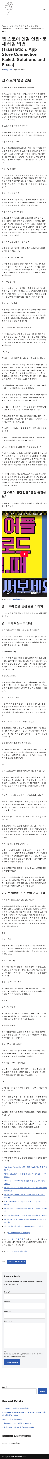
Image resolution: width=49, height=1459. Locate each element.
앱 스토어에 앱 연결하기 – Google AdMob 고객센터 (24, 1226)
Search (4, 1387)
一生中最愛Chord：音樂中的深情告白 (17, 1423)
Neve (4, 1457)
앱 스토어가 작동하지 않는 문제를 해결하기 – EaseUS (25, 1215)
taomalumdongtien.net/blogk (19, 1233)
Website (7, 1311)
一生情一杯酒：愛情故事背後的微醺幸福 (18, 1427)
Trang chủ (5, 26)
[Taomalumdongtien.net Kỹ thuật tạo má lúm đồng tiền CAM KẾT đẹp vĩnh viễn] (9, 9)
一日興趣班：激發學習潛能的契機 (15, 1408)
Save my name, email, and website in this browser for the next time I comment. (23, 1355)
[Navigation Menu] (44, 9)
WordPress (21, 1457)
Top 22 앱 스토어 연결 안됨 (17, 1251)
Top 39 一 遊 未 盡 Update (12, 1419)
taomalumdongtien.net (16, 599)
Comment (8, 1321)
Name (7, 1292)
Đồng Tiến (8, 69)
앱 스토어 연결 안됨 (15, 1239)
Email (7, 1302)
